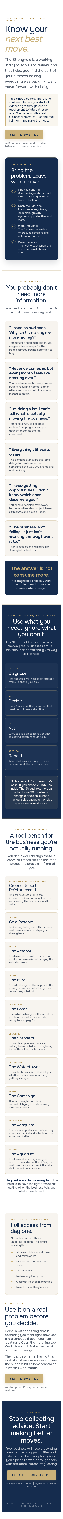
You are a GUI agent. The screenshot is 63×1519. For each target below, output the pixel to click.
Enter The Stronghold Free (31, 1475)
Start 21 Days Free (24, 134)
